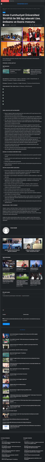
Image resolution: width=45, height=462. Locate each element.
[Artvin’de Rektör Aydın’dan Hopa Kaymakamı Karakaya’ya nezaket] (6, 415)
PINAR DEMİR (7, 25)
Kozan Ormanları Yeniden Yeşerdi (10, 410)
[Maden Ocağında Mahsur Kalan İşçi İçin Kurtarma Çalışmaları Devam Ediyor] (26, 71)
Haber (9, 8)
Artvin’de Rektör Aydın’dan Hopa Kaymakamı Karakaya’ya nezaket (24, 414)
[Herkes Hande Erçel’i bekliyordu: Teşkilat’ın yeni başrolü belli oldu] (6, 346)
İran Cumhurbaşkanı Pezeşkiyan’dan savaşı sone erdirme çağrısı (24, 334)
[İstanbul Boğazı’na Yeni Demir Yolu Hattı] (9, 263)
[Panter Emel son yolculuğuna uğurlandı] (22, 263)
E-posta (4, 314)
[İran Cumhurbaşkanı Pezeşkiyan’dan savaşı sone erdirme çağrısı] (6, 336)
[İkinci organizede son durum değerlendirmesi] (6, 370)
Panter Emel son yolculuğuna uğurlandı (21, 269)
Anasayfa (5, 8)
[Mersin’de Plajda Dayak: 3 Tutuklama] (6, 71)
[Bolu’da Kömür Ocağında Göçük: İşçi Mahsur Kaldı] (9, 276)
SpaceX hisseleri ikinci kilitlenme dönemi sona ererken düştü (16, 419)
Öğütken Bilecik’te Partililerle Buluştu (34, 269)
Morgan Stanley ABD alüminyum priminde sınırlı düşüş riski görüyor (17, 422)
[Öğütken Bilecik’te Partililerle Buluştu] (36, 263)
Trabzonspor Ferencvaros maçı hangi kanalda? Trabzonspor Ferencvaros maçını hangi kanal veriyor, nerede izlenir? (22, 283)
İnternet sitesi (26, 314)
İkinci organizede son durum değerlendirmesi (19, 368)
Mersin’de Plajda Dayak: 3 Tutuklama (18, 353)
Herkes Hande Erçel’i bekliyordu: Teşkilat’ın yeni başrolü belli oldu (24, 344)
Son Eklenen (22, 329)
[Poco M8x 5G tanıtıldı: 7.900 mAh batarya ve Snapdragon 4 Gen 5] (6, 341)
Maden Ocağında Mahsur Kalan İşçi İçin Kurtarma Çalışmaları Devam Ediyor (36, 71)
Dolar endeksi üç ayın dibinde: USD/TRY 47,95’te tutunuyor (15, 349)
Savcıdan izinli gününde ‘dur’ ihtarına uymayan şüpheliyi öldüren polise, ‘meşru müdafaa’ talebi (35, 282)
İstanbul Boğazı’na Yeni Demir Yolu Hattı (8, 269)
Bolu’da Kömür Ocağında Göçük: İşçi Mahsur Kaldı (8, 281)
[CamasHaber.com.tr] (22, 4)
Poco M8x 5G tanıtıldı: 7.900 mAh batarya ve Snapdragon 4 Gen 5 (24, 339)
